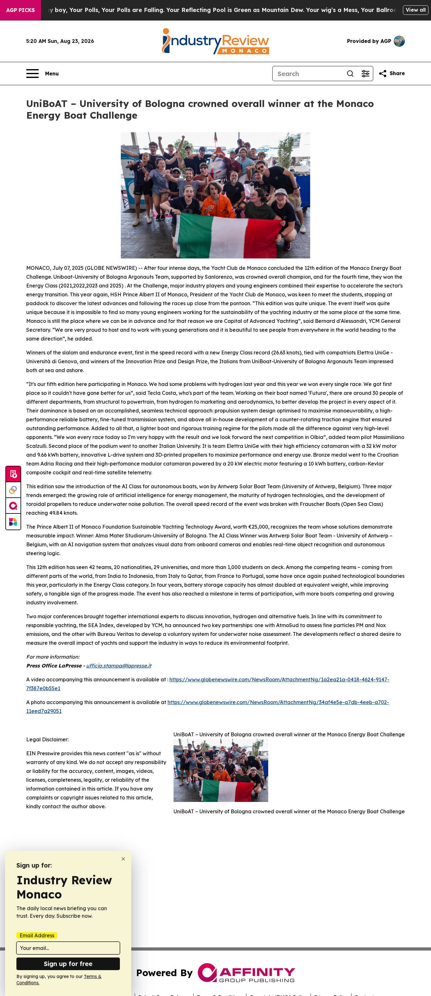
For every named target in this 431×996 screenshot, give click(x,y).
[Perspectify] (13, 490)
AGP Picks (20, 10)
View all (416, 10)
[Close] (123, 859)
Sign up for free (68, 964)
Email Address (37, 935)
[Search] (350, 73)
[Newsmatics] (13, 522)
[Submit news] (13, 474)
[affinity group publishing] (13, 506)
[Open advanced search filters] (365, 73)
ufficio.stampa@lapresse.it (118, 665)
